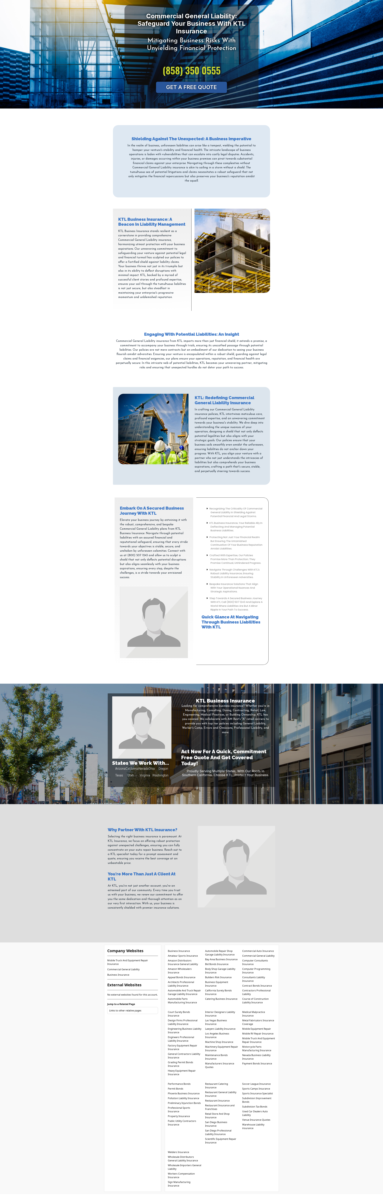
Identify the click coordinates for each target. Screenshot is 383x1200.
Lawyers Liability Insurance (220, 1028)
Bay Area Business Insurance (221, 959)
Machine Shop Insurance (219, 1042)
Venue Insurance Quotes (256, 1119)
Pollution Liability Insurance (183, 1098)
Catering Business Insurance (221, 998)
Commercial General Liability (123, 969)
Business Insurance (118, 974)
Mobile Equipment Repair (256, 1028)
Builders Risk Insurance (218, 977)
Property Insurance (179, 1116)
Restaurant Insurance (217, 1100)
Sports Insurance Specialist (257, 1093)
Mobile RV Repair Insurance (257, 1033)
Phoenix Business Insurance (184, 1093)
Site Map (205, 1197)
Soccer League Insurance (256, 1084)
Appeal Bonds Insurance (181, 977)
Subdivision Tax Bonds (254, 1106)
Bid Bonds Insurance (216, 964)
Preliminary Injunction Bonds (184, 1103)
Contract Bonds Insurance (257, 985)
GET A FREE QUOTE (191, 87)
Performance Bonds (179, 1084)
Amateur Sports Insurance (183, 955)
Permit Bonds (175, 1088)
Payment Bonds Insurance (257, 1063)
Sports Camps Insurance (256, 1088)
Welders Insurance (178, 1152)
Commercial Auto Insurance (258, 951)
